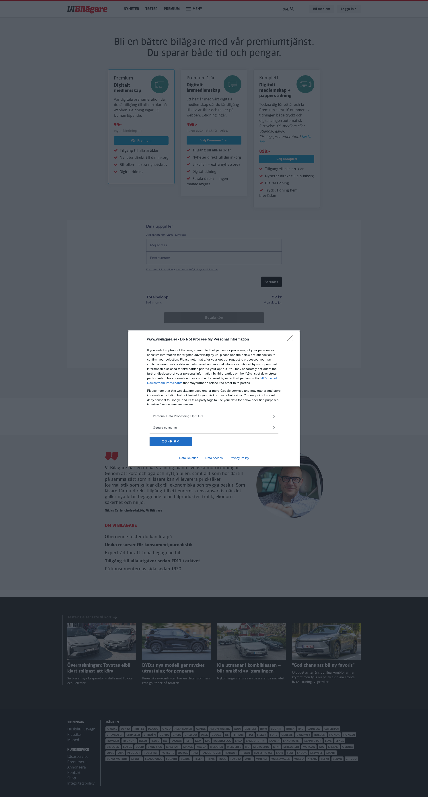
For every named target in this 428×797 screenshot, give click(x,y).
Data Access (214, 458)
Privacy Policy (239, 458)
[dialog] (214, 398)
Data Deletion (188, 458)
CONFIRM (171, 441)
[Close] (291, 339)
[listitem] (214, 416)
